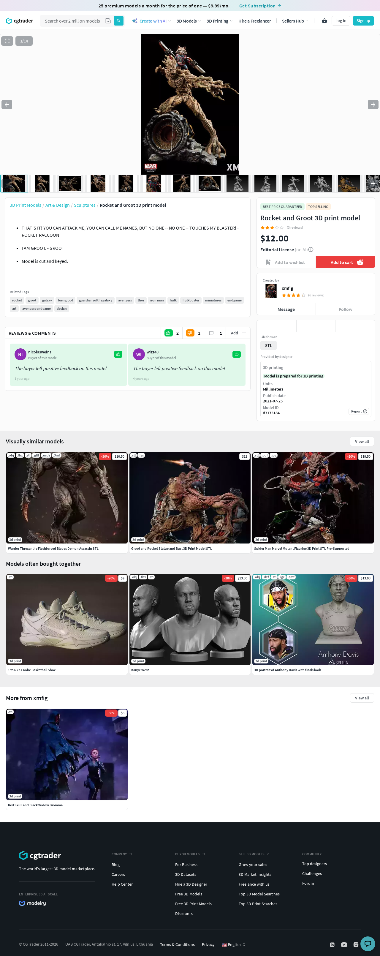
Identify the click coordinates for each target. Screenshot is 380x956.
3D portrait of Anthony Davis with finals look (287, 670)
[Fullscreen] (7, 41)
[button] (108, 21)
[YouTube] (344, 945)
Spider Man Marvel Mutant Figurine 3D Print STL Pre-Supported (301, 548)
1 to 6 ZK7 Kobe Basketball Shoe (32, 670)
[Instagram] (356, 944)
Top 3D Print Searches (258, 903)
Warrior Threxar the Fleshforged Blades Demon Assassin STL (53, 548)
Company (119, 854)
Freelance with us (254, 884)
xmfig (287, 288)
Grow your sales (253, 864)
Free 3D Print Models (193, 903)
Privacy (208, 944)
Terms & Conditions (177, 944)
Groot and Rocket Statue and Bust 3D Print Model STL (171, 548)
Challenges (312, 873)
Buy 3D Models (187, 854)
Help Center (122, 884)
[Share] (355, 326)
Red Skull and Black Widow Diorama (35, 805)
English (231, 945)
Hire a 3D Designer (191, 884)
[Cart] (324, 21)
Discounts (184, 913)
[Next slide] (373, 104)
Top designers (314, 863)
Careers (118, 874)
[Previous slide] (6, 104)
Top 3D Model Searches (259, 894)
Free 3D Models (188, 894)
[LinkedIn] (332, 945)
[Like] (276, 326)
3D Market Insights (255, 874)
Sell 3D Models (252, 854)
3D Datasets (185, 874)
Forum (308, 883)
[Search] (119, 21)
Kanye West (140, 670)
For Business (186, 864)
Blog (116, 864)
